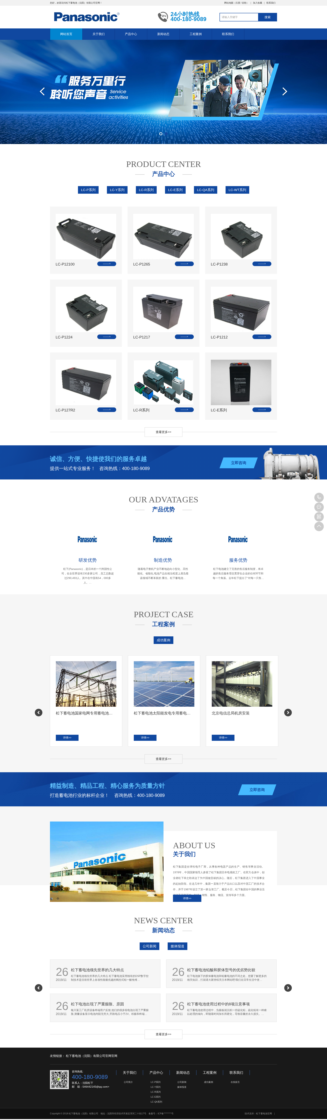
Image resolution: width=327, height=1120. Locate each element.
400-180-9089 (319, 497)
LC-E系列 (175, 190)
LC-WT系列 (237, 190)
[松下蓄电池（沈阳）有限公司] (101, 16)
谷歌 (244, 3)
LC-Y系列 (117, 190)
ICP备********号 (166, 1113)
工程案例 (196, 34)
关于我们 (99, 34)
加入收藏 (257, 3)
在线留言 (235, 1082)
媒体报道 (177, 946)
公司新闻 (149, 946)
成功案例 (163, 640)
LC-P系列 (88, 190)
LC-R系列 (146, 190)
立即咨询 (238, 463)
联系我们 (271, 3)
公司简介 (128, 1082)
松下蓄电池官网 (264, 1113)
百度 (238, 3)
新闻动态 (163, 34)
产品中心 (131, 34)
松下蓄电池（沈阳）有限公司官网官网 (91, 1055)
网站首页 (66, 34)
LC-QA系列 (205, 190)
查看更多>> (163, 432)
